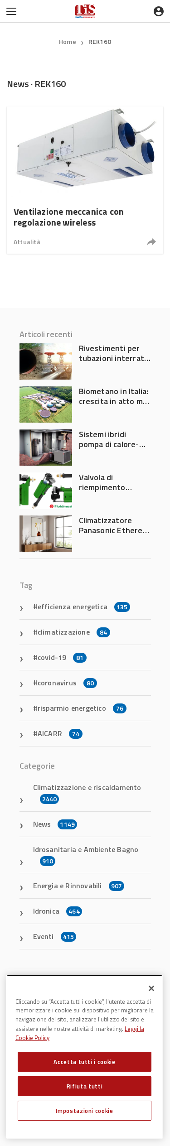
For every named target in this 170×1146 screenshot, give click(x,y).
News (54, 824)
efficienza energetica (83, 606)
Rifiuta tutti (85, 1086)
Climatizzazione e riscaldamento (87, 793)
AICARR (58, 733)
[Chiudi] (151, 988)
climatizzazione (72, 631)
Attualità (27, 241)
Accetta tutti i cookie (84, 1061)
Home (67, 41)
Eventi (53, 936)
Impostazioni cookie (84, 1110)
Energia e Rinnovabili (77, 885)
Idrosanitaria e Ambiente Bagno (86, 855)
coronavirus (66, 682)
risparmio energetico (80, 708)
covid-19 (61, 657)
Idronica (56, 910)
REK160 (99, 41)
